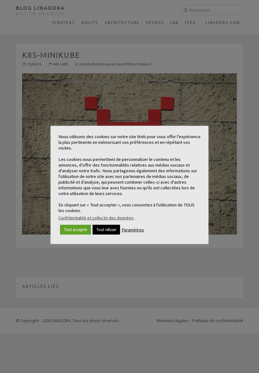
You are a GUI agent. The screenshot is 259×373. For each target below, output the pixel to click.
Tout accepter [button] (75, 229)
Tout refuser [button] (106, 229)
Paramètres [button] (133, 230)
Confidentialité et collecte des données (96, 218)
